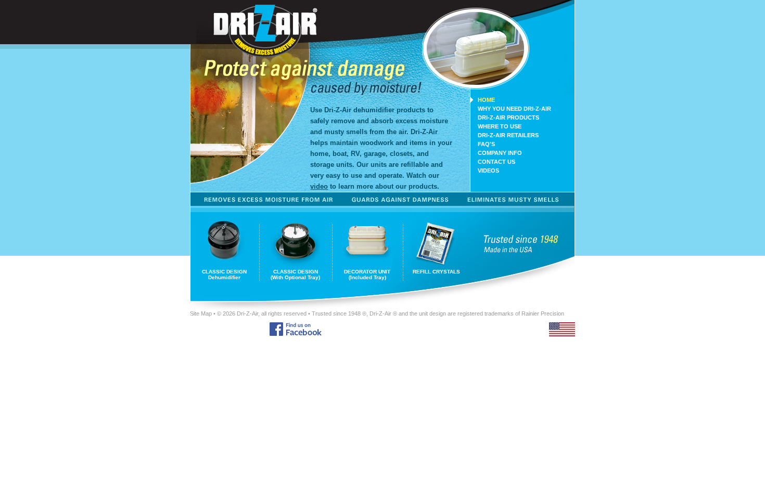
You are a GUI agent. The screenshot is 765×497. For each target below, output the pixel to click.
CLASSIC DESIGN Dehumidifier (224, 274)
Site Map (201, 313)
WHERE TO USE (499, 126)
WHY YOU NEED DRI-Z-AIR (514, 109)
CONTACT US (496, 162)
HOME (486, 100)
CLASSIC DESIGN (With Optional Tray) (295, 274)
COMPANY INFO (500, 153)
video (319, 186)
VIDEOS (488, 170)
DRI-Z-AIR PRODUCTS (508, 117)
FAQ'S (486, 144)
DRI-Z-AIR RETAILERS (508, 135)
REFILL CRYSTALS (436, 271)
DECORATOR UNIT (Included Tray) (367, 274)
